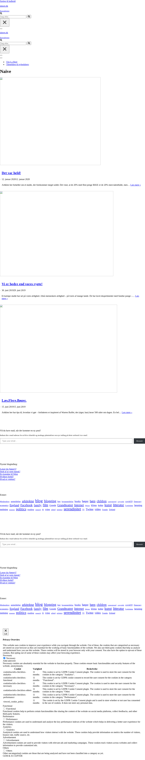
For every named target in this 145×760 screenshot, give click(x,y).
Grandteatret (65, 505)
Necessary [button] (7, 655)
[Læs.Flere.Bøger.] (58, 392)
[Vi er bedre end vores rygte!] (56, 275)
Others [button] (6, 748)
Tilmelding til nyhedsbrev (17, 64)
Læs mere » (135, 185)
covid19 (129, 501)
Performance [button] (8, 716)
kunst (108, 505)
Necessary (10, 658)
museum (12, 509)
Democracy (137, 502)
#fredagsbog (4, 502)
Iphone (87, 505)
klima (94, 505)
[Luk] (4, 22)
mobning (4, 509)
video (98, 509)
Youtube (105, 510)
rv (43, 509)
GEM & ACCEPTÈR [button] (13, 756)
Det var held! (11, 173)
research (38, 509)
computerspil (112, 501)
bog (58, 501)
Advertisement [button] (9, 737)
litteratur (118, 505)
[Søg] (1, 13)
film (45, 505)
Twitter (89, 509)
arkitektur (28, 501)
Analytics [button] (7, 727)
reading (30, 509)
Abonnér (139, 441)
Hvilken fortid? (7, 476)
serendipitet (72, 509)
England (14, 505)
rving (47, 509)
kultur (100, 505)
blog (39, 500)
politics (21, 509)
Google (52, 505)
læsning (138, 505)
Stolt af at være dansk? (10, 471)
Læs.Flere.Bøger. (14, 400)
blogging (50, 501)
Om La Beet (11, 62)
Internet (79, 505)
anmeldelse (16, 501)
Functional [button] (7, 706)
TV (83, 510)
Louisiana (129, 506)
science (59, 510)
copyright (121, 501)
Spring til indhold (8, 1)
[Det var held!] (50, 164)
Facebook (26, 505)
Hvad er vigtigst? (7, 479)
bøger (85, 501)
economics (4, 505)
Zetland (112, 509)
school (53, 510)
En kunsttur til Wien (9, 474)
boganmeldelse (67, 501)
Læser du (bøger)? (8, 469)
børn (92, 501)
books (78, 501)
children (102, 501)
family (37, 505)
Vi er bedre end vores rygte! (22, 284)
